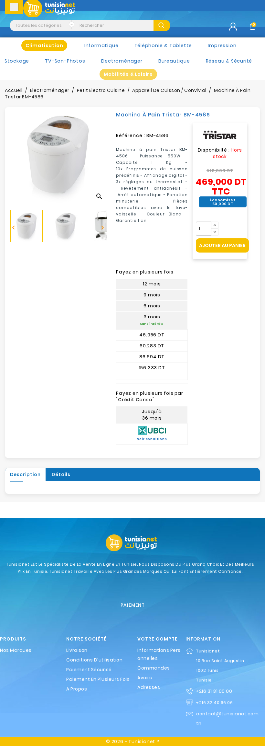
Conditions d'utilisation (94, 660)
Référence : (130, 135)
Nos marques (16, 650)
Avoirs (144, 677)
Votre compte (157, 639)
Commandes (153, 668)
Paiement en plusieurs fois (98, 679)
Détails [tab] (61, 474)
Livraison (77, 650)
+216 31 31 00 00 (214, 691)
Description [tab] (25, 474)
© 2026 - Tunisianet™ (132, 741)
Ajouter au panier (222, 245)
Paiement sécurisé (89, 669)
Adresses (148, 687)
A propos (76, 689)
